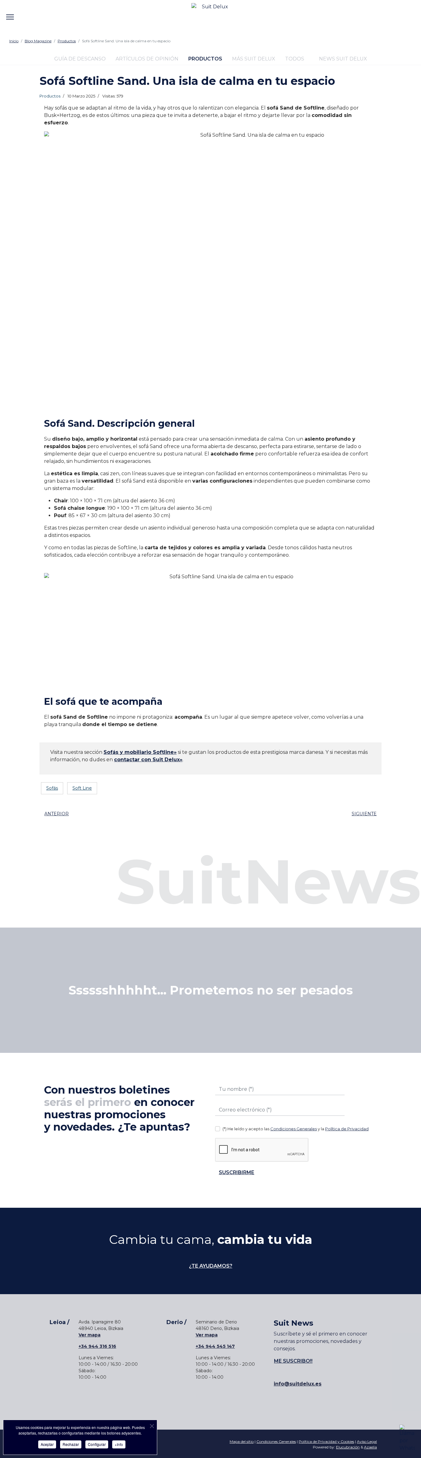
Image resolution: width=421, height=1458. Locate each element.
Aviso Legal (367, 1441)
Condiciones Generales (293, 1128)
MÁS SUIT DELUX (253, 59)
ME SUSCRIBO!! (293, 1361)
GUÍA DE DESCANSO (80, 59)
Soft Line (82, 788)
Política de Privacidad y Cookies (326, 1441)
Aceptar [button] (47, 1444)
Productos (49, 95)
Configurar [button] (97, 1444)
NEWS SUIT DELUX (342, 59)
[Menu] (10, 12)
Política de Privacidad (347, 1128)
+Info (119, 1444)
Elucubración (348, 1447)
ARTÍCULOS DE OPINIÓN (147, 59)
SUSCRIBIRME (236, 1172)
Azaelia (370, 1447)
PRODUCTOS (205, 59)
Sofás (52, 788)
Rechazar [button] (71, 1444)
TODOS (294, 59)
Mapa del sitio (242, 1441)
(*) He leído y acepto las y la (296, 1128)
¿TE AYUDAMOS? (210, 1266)
